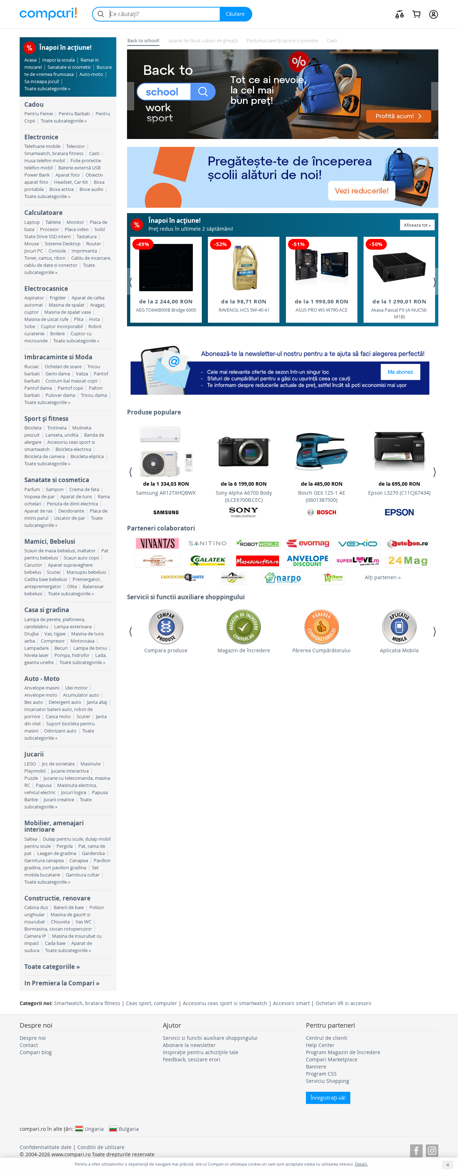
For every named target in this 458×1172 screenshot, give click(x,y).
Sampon (55, 489)
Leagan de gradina (56, 853)
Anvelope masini (41, 688)
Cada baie (55, 943)
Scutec (54, 572)
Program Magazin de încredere (343, 1052)
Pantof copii (70, 388)
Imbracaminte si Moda (58, 357)
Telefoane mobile (42, 146)
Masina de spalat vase (67, 312)
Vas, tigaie (54, 634)
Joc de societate (58, 764)
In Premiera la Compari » (61, 983)
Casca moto (58, 717)
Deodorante (71, 511)
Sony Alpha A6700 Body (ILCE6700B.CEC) (244, 491)
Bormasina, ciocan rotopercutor (58, 929)
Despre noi (33, 1037)
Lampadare (36, 648)
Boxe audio (91, 189)
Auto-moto (91, 74)
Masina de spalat (66, 305)
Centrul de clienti (326, 1037)
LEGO (30, 764)
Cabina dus (36, 907)
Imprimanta (84, 251)
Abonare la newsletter (189, 1045)
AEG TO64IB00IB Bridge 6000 (166, 305)
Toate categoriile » (52, 966)
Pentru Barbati (74, 114)
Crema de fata (84, 489)
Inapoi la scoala (58, 60)
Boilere (57, 334)
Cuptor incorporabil (62, 326)
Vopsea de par (39, 497)
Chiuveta (60, 922)
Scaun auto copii (81, 558)
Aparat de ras (38, 511)
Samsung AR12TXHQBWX (166, 488)
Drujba (31, 634)
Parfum (32, 489)
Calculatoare (43, 212)
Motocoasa (82, 641)
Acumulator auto (81, 695)
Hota (94, 319)
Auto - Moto (42, 678)
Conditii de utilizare (101, 1147)
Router (93, 244)
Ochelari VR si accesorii (343, 1003)
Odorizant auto (60, 731)
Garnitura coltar (82, 875)
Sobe (29, 326)
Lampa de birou (90, 648)
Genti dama (57, 374)
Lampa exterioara (73, 627)
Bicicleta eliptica (87, 456)
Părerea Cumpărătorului (321, 650)
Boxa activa (61, 189)
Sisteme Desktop (63, 244)
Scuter (83, 717)
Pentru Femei (38, 114)
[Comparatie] (399, 14)
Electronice (41, 137)
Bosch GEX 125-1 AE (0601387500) (321, 491)
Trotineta (57, 428)
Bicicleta (33, 428)
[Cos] (416, 14)
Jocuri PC (33, 251)
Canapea (78, 861)
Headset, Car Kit (71, 182)
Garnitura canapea (44, 861)
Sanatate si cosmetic (69, 67)
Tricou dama (94, 395)
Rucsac (31, 367)
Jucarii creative (59, 800)
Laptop (32, 222)
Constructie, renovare (57, 898)
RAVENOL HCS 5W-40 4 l (244, 305)
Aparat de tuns (76, 497)
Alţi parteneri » (383, 577)
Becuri (61, 648)
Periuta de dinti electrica (72, 504)
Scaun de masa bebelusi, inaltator (60, 551)
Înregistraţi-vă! (328, 1097)
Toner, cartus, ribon (44, 258)
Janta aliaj (97, 702)
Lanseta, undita (61, 435)
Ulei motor (76, 688)
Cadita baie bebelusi (45, 579)
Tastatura (87, 237)
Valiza (82, 374)
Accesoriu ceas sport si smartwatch (225, 1003)
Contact (29, 1045)
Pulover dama (60, 395)
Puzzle (31, 778)
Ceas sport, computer (151, 1003)
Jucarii (34, 754)
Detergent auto (65, 702)
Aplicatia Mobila (399, 650)
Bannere (316, 1066)
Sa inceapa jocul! (41, 81)
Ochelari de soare (63, 367)
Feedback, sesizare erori (191, 1059)
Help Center (320, 1045)
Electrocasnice (46, 288)
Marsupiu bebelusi (86, 572)
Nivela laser (36, 655)
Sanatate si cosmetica (56, 480)
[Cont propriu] (433, 14)
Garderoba (93, 853)
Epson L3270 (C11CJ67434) (399, 488)
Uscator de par (69, 518)
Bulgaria (129, 1128)
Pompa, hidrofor (71, 655)
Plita (78, 319)
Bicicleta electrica (73, 449)
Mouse (31, 244)
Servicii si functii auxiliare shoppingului (210, 1037)
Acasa (30, 60)
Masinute (91, 764)
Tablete (53, 222)
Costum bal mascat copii (71, 381)
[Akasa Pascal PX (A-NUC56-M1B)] (399, 268)
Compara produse (165, 650)
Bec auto (33, 702)
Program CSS (321, 1073)
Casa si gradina (46, 610)
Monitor (75, 222)
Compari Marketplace (331, 1059)
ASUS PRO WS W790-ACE (322, 305)
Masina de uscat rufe (46, 319)
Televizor (75, 146)
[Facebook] (416, 1149)
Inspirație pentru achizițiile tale (200, 1052)
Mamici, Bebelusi (49, 541)
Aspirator (34, 298)
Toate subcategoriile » (47, 89)
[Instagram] (432, 1149)
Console (57, 251)
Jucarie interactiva (70, 771)
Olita (72, 586)
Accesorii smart (291, 1003)
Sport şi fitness (46, 418)
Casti (94, 153)
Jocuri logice (73, 792)
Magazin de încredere (244, 650)
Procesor (49, 229)
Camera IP (35, 936)
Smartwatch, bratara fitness (53, 153)
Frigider (58, 298)
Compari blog (36, 1052)
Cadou (34, 104)
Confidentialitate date (46, 1147)
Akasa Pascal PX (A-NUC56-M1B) (399, 309)
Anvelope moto (40, 695)
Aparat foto (67, 175)
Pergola (65, 846)
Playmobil (34, 771)
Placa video (77, 229)
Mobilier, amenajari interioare (54, 826)
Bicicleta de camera (44, 456)
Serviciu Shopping (327, 1080)
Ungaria (94, 1128)
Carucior (33, 565)
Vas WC (83, 922)
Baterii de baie (69, 907)
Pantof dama (38, 388)
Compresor (53, 641)
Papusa (44, 785)
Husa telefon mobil (44, 161)
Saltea (30, 839)
